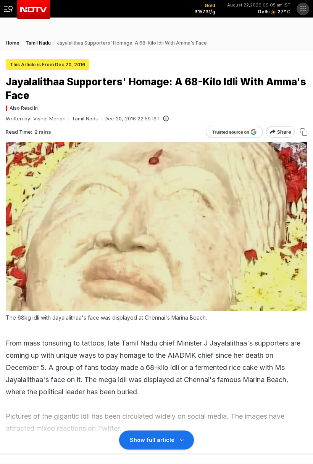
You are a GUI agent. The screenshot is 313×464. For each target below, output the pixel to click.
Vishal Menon (49, 118)
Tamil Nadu (85, 118)
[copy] (303, 132)
